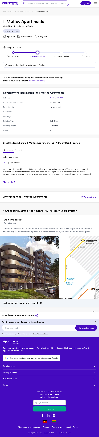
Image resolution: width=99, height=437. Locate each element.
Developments (7, 11)
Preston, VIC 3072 (23, 11)
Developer (8, 150)
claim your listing (37, 80)
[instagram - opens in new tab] (53, 415)
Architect (18, 150)
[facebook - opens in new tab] (42, 415)
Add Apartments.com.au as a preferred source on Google (34, 358)
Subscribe (50, 409)
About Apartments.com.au (29, 427)
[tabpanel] (49, 170)
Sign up (85, 3)
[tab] (8, 150)
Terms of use (57, 427)
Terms (35, 334)
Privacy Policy (43, 334)
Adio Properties (10, 156)
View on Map (90, 196)
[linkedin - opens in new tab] (48, 415)
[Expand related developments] (93, 311)
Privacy (46, 427)
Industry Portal (72, 427)
